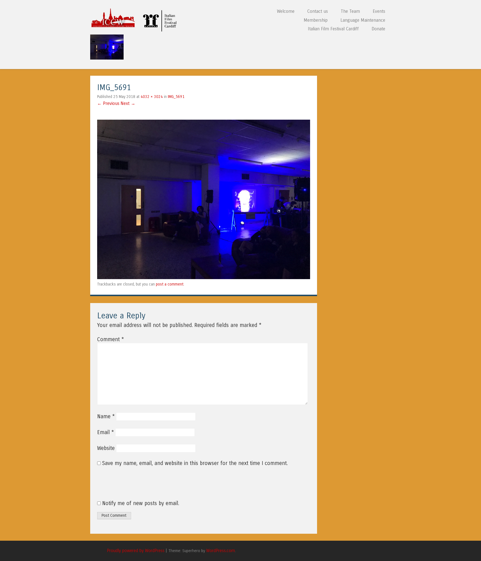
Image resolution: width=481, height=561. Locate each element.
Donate (378, 28)
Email (105, 432)
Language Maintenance (362, 20)
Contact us (317, 11)
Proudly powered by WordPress (136, 550)
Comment (110, 339)
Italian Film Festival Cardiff (333, 28)
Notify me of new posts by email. (140, 503)
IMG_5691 (176, 96)
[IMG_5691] (203, 277)
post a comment (169, 284)
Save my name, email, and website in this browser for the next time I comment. (195, 463)
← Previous (108, 103)
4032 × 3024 (152, 96)
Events (379, 11)
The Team (350, 11)
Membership (316, 20)
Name (106, 417)
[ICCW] (135, 30)
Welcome (286, 11)
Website (106, 448)
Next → (128, 103)
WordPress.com (220, 550)
